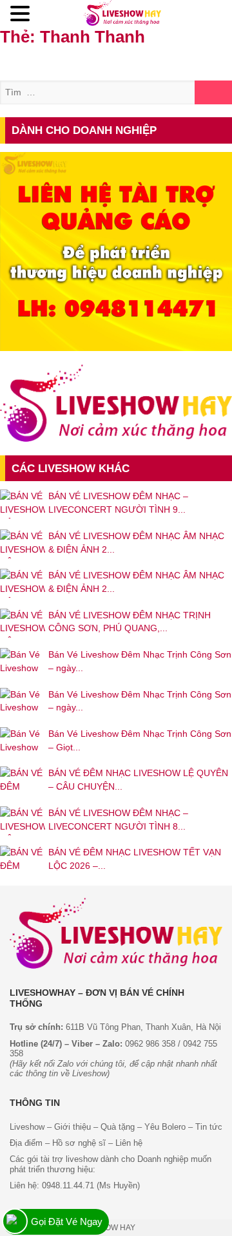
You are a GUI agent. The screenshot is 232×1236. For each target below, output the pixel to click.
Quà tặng (118, 1127)
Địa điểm (26, 1143)
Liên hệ (128, 1143)
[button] (22, 14)
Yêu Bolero (165, 1127)
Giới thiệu (71, 1127)
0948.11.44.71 (68, 1185)
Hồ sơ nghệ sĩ (79, 1143)
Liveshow (27, 1127)
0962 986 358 (150, 1044)
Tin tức (208, 1127)
